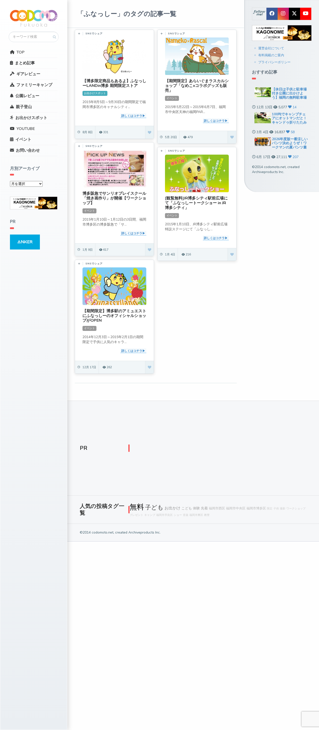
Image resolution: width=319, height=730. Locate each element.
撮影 (282, 508)
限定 (269, 508)
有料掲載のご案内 (271, 55)
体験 (196, 508)
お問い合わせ (28, 150)
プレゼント (136, 515)
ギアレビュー (28, 74)
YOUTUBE (25, 128)
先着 (204, 508)
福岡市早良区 (164, 515)
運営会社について (271, 48)
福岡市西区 (217, 508)
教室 (207, 515)
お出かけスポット (31, 118)
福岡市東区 (196, 515)
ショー (178, 515)
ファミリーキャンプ (34, 85)
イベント (23, 139)
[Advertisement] (218, 449)
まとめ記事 (25, 63)
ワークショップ (296, 508)
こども (186, 508)
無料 (137, 507)
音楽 (185, 515)
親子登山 (24, 107)
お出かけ (172, 508)
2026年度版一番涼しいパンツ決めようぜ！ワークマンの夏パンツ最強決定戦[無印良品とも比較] (290, 147)
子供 (276, 508)
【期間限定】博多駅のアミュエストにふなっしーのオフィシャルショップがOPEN (114, 315)
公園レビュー (27, 96)
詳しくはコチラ (131, 116)
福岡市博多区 (256, 508)
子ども (154, 507)
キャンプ (149, 515)
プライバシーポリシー (274, 62)
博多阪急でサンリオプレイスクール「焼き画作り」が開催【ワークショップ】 (114, 198)
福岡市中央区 (235, 508)
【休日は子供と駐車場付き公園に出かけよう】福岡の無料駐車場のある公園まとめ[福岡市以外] (290, 97)
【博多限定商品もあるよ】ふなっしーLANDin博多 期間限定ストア (114, 83)
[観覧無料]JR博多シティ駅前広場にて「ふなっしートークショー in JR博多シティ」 (196, 202)
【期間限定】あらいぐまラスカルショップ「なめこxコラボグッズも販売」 (197, 85)
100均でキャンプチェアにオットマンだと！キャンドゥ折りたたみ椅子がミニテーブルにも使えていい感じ (289, 122)
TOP (20, 52)
